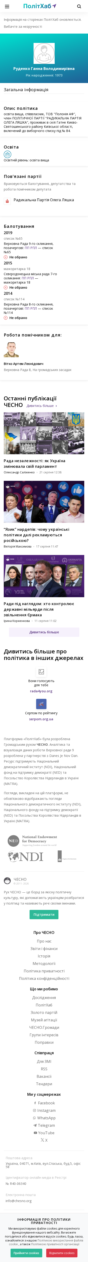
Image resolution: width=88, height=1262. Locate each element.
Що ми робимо (44, 989)
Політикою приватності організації (55, 1244)
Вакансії (44, 1076)
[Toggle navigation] (7, 6)
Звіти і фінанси (44, 948)
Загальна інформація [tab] (26, 89)
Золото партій (44, 1012)
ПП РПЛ (31, 248)
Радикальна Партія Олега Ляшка (44, 200)
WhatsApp (46, 1117)
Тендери (44, 1083)
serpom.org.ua (41, 719)
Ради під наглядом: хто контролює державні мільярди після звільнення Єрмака (39, 609)
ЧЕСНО (20, 879)
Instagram (46, 1110)
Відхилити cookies (61, 1253)
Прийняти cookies (26, 1253)
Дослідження (44, 997)
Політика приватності (44, 971)
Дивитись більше (40, 405)
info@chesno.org (18, 1201)
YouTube (45, 1132)
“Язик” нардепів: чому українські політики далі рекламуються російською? (36, 535)
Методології (44, 963)
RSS (44, 1068)
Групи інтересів (44, 1034)
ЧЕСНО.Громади (44, 1027)
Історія (44, 956)
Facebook (46, 1103)
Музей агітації (44, 1020)
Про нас (44, 941)
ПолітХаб (44, 1005)
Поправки (44, 1042)
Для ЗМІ (44, 1061)
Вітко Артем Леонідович (23, 363)
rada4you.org (41, 691)
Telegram (46, 1125)
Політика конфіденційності (44, 978)
